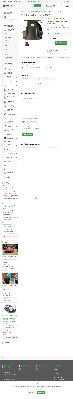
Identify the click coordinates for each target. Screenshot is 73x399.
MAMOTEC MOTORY (9, 177)
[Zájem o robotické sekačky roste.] (10, 278)
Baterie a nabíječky (9, 73)
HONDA (9, 149)
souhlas (30, 386)
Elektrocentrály (11, 81)
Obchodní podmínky (10, 374)
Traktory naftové (9, 50)
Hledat (38, 6)
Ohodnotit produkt (59, 18)
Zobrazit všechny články (9, 337)
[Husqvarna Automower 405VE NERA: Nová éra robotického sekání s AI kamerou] (10, 309)
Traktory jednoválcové (8, 41)
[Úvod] (8, 5)
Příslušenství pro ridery (9, 53)
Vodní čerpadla (11, 114)
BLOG (39, 1)
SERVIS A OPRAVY (9, 13)
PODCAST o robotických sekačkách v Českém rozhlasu (9, 206)
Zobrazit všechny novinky (9, 237)
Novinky (7, 371)
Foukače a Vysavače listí (10, 85)
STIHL (8, 141)
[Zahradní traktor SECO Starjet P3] (30, 106)
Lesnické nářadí (11, 93)
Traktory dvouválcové (8, 46)
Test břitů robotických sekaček (8, 188)
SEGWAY (9, 165)
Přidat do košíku (60, 43)
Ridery (6, 34)
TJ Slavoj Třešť (6, 224)
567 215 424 (58, 378)
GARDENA (9, 157)
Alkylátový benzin (10, 68)
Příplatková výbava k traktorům (10, 63)
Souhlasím (41, 392)
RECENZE (10, 1)
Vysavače (9, 118)
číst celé (10, 219)
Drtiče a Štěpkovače (10, 77)
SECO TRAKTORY (10, 145)
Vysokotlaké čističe (10, 122)
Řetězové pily (10, 106)
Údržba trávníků (13, 256)
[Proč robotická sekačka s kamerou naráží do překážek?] (10, 250)
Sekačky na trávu (10, 110)
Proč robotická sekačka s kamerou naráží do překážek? (9, 260)
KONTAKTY (21, 1)
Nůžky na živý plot (10, 97)
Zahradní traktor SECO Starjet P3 (30, 118)
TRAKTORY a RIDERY (10, 30)
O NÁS (4, 1)
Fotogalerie (8, 372)
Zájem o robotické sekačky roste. (9, 288)
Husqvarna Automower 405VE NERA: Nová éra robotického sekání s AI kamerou (8, 320)
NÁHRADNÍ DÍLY (11, 130)
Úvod (22, 11)
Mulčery (9, 37)
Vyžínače (9, 126)
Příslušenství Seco (52, 147)
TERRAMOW (10, 161)
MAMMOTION (10, 153)
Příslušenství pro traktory (9, 58)
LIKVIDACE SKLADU (9, 17)
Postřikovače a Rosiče (11, 102)
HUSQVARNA (10, 138)
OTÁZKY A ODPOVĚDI (31, 1)
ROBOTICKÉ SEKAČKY (10, 25)
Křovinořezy (10, 89)
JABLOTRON (10, 173)
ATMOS (9, 169)
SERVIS (15, 1)
